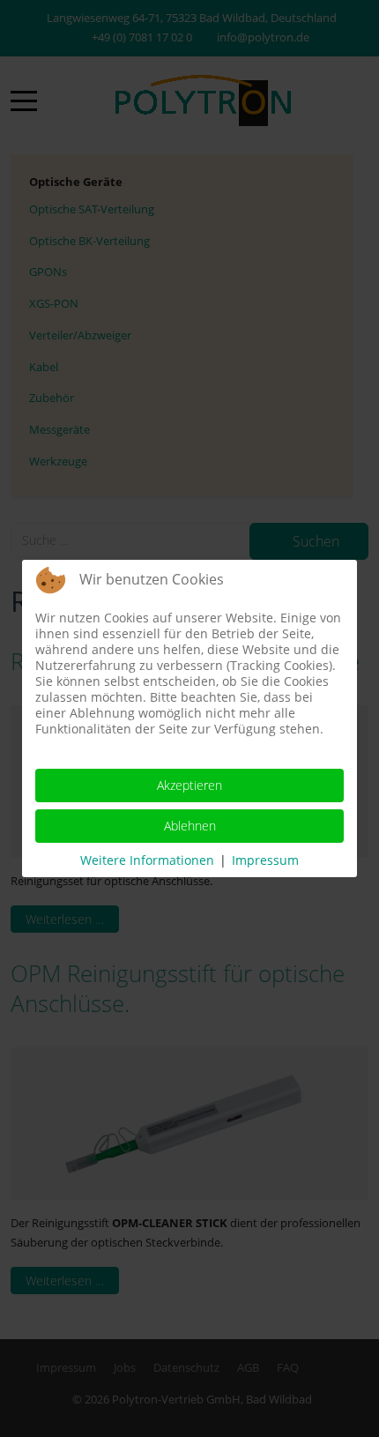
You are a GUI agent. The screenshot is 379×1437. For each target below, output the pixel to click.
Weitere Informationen (147, 860)
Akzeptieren (189, 785)
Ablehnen (190, 825)
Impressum (265, 860)
